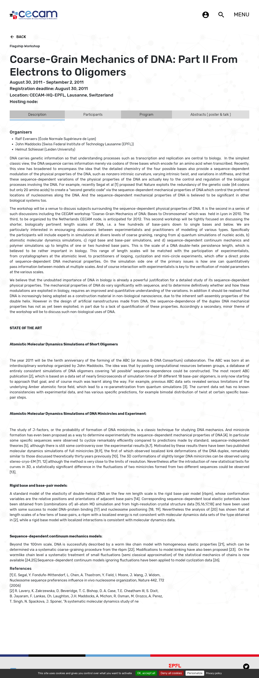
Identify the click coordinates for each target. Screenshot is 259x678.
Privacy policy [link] (214, 673)
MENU (241, 14)
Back (18, 37)
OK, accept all (146, 673)
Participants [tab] (93, 114)
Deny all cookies (171, 673)
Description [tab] (37, 114)
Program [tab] (146, 114)
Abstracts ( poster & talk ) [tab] (210, 114)
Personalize (194, 673)
